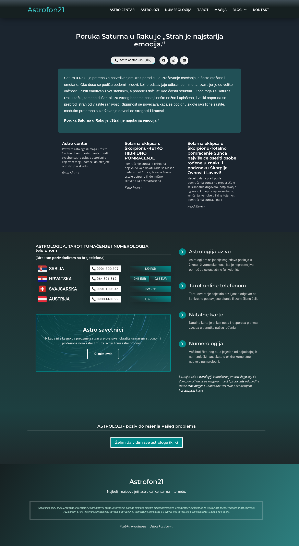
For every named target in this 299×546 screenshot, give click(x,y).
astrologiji (205, 377)
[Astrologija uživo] (182, 252)
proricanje (237, 381)
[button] (163, 60)
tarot (225, 381)
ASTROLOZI (150, 9)
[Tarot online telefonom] (182, 285)
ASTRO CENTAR (122, 9)
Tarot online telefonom (217, 285)
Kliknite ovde (103, 354)
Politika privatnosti (133, 526)
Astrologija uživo (210, 251)
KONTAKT (261, 9)
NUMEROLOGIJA (178, 9)
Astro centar (75, 143)
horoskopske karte (191, 390)
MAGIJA (220, 9)
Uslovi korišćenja (161, 526)
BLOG (237, 9)
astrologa (240, 377)
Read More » (71, 172)
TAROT (202, 9)
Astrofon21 (45, 9)
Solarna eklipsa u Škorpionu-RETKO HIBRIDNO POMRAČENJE (144, 151)
